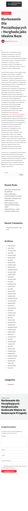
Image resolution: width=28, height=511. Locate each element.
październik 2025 (12, 269)
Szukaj (6, 172)
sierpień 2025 (11, 274)
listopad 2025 (11, 267)
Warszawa (6, 13)
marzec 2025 (11, 286)
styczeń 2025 (11, 291)
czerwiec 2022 (12, 365)
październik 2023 (12, 327)
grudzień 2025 (12, 265)
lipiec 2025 (11, 277)
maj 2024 (10, 310)
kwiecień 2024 (12, 312)
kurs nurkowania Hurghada (17, 114)
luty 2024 (10, 317)
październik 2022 (12, 356)
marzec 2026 (11, 257)
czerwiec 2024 (12, 308)
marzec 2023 (11, 344)
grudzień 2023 (12, 322)
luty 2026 (10, 260)
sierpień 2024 (11, 303)
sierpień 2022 (11, 360)
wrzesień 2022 (12, 358)
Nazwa (3, 449)
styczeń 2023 (11, 348)
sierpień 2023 (11, 332)
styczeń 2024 (11, 320)
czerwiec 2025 (12, 279)
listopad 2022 (11, 353)
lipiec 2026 (11, 248)
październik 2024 (12, 298)
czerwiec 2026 (12, 250)
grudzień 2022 (12, 351)
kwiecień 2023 (12, 341)
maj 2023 (10, 339)
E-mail (3, 455)
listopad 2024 (11, 296)
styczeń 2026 (11, 262)
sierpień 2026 (11, 245)
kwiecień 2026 (12, 255)
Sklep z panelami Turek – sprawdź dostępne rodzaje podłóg (12, 204)
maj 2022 (10, 368)
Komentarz (4, 436)
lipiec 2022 (11, 363)
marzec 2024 (11, 315)
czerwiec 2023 (12, 336)
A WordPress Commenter (12, 227)
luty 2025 (10, 289)
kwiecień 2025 (12, 284)
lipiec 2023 (11, 334)
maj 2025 (10, 281)
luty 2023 (10, 346)
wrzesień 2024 (12, 300)
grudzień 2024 (12, 293)
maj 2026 (10, 253)
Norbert (16, 41)
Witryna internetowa (6, 460)
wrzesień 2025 (12, 272)
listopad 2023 (11, 324)
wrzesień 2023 (12, 329)
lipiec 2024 (11, 305)
